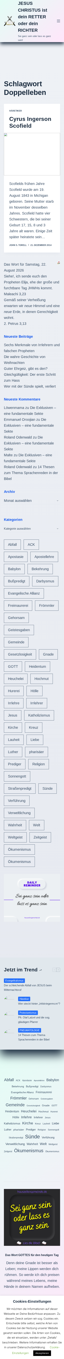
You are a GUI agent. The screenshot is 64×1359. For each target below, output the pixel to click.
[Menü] (58, 21)
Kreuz (33, 727)
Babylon (14, 569)
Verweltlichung (19, 813)
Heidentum (37, 666)
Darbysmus (45, 581)
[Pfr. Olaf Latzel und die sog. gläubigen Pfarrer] (9, 1017)
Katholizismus (39, 715)
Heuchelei (15, 679)
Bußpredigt (16, 581)
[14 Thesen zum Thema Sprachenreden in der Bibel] (9, 1035)
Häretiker (15, 111)
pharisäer (36, 752)
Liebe (35, 740)
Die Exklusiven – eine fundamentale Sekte (29, 425)
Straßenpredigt (19, 788)
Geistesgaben (19, 630)
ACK (31, 545)
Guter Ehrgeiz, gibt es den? (25, 369)
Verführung (16, 801)
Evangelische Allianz (24, 593)
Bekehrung (40, 569)
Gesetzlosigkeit (20, 654)
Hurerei (14, 691)
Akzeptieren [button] (42, 1353)
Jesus (12, 715)
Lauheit (14, 740)
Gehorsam (16, 618)
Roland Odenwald (18, 437)
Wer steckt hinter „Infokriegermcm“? (39, 1003)
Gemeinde (16, 642)
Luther (13, 752)
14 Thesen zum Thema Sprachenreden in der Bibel (31, 473)
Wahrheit (15, 825)
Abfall (12, 545)
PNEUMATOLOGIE (30, 1030)
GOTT (13, 666)
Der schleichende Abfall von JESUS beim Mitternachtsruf (28, 987)
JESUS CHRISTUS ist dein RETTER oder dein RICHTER (32, 17)
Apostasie (15, 557)
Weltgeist (15, 837)
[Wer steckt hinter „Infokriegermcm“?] (9, 1001)
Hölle (34, 691)
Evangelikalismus (14, 980)
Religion (38, 764)
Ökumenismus (19, 849)
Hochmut (41, 679)
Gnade (48, 654)
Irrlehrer (36, 703)
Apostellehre (44, 557)
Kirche (13, 727)
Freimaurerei (18, 605)
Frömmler (46, 605)
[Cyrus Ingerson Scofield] (32, 154)
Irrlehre (13, 703)
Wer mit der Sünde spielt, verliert (30, 386)
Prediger (14, 764)
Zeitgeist (40, 837)
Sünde (47, 788)
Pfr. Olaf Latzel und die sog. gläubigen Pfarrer (34, 1019)
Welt (36, 825)
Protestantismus (28, 1012)
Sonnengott (17, 776)
